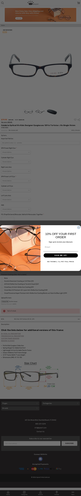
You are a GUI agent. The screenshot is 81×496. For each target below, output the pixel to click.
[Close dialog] (79, 227)
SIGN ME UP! (60, 255)
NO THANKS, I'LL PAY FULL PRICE (60, 261)
